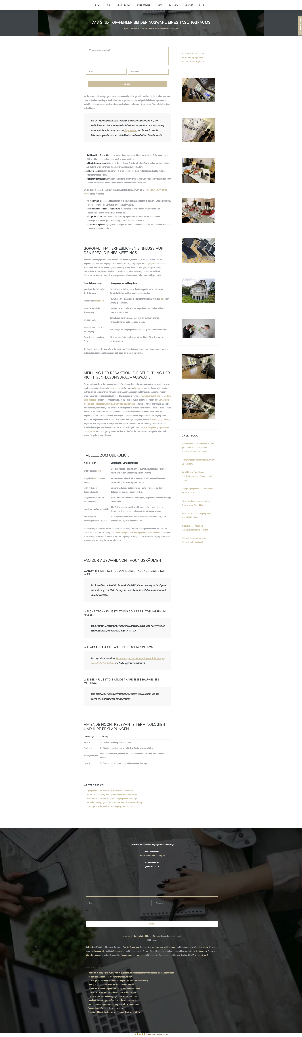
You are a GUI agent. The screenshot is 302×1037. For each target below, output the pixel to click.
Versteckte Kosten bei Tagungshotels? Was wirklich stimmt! (112, 992)
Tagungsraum (134, 28)
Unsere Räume (123, 5)
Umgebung (173, 5)
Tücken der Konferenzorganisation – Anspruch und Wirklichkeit (114, 988)
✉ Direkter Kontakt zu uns (193, 53)
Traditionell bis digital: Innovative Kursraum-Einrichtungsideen (114, 1012)
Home (97, 5)
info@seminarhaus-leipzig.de (152, 855)
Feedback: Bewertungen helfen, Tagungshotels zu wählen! (112, 1000)
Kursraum (171, 947)
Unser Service (143, 5)
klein (163, 298)
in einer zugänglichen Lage (160, 419)
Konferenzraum (133, 947)
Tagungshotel (118, 951)
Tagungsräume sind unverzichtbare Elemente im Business (109, 790)
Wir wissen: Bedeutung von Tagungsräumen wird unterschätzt (111, 794)
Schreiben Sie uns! (200, 955)
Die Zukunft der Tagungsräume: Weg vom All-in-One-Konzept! (113, 1004)
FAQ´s (159, 5)
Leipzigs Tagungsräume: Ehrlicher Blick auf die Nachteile (111, 984)
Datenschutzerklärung (142, 936)
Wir (109, 5)
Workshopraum (92, 955)
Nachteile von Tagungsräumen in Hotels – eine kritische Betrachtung (114, 802)
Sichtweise (138, 388)
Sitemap (156, 936)
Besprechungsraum (155, 947)
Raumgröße (99, 300)
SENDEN (175, 548)
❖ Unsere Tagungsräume (192, 57)
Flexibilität (97, 478)
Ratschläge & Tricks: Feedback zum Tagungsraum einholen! (110, 806)
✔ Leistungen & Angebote (193, 61)
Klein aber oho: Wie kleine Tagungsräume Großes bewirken (112, 996)
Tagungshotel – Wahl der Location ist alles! (105, 1008)
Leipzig (91, 947)
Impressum (127, 936)
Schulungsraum (201, 947)
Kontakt (189, 5)
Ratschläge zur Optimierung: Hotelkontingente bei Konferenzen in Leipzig (197, 476)
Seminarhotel (99, 951)
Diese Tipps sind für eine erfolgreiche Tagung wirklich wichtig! (111, 798)
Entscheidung (115, 388)
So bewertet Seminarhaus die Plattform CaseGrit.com (110, 976)
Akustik (99, 470)
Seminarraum (201, 951)
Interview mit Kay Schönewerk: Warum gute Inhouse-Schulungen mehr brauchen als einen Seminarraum (198, 447)
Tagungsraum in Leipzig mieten (134, 955)
